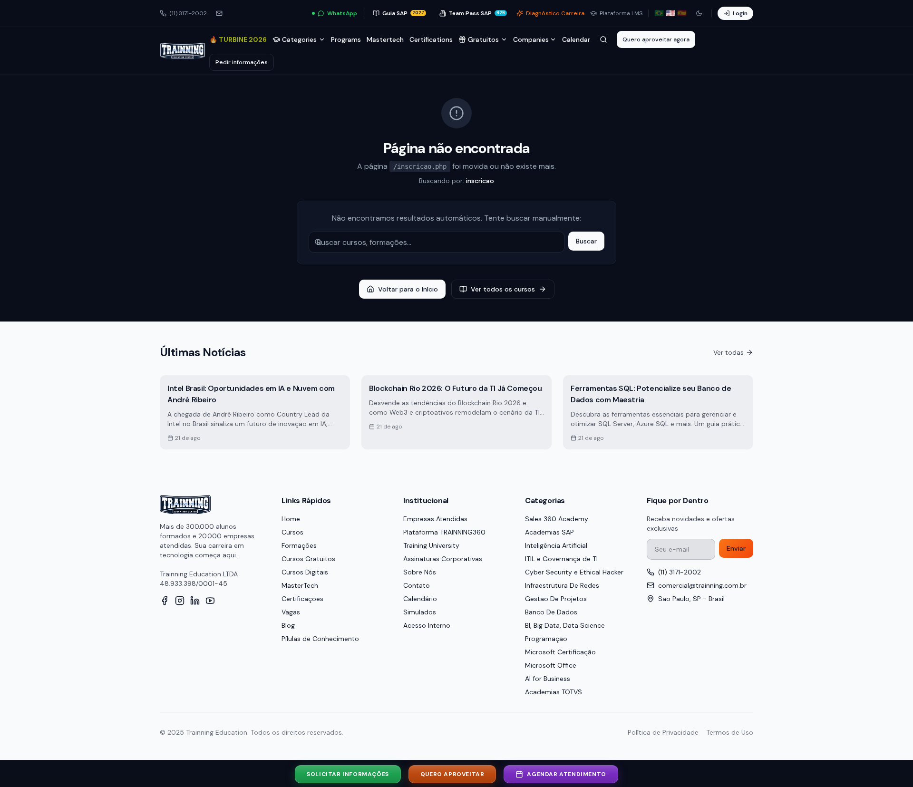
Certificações (302, 598)
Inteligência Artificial (556, 545)
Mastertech (385, 39)
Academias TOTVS (553, 692)
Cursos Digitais (305, 572)
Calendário (420, 598)
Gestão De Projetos (556, 598)
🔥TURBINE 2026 (238, 39)
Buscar (586, 241)
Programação (546, 638)
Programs (346, 39)
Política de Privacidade (663, 732)
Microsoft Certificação (560, 652)
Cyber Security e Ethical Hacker (574, 572)
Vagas (291, 612)
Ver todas (728, 352)
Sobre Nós (419, 572)
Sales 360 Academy (556, 519)
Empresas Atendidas (435, 519)
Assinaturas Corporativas (442, 558)
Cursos (292, 532)
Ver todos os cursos (503, 289)
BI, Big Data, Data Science (565, 625)
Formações (299, 545)
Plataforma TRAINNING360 (444, 532)
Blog (288, 625)
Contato (416, 585)
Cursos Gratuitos (308, 558)
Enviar (736, 548)
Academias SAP (549, 532)
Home (291, 519)
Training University (431, 545)
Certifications (431, 39)
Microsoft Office (550, 665)
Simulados (419, 612)
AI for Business (547, 678)
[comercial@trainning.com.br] (219, 13)
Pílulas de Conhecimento (320, 638)
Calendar (576, 39)
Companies (531, 39)
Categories (299, 39)
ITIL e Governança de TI (561, 558)
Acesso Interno (426, 625)
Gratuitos (483, 39)
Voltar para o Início (408, 289)
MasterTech (300, 585)
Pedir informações (241, 62)
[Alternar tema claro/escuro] (699, 13)
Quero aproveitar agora (656, 39)
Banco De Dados (551, 612)
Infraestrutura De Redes (562, 585)
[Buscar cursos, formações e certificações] (603, 39)
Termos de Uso (729, 732)
